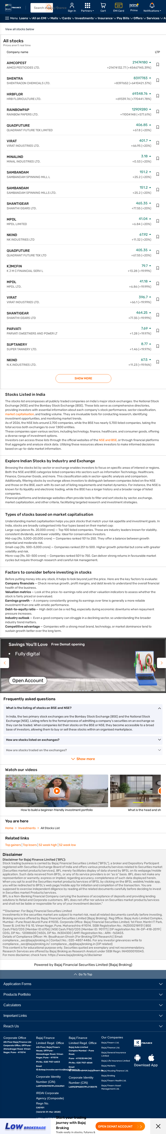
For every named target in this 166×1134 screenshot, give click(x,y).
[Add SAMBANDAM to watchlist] (158, 174)
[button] (83, 665)
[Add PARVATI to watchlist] (158, 330)
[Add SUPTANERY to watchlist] (158, 346)
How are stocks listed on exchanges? (32, 740)
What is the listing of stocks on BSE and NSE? (39, 708)
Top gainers (13, 845)
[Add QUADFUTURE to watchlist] (158, 127)
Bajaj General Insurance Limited (113, 1054)
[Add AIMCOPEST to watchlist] (158, 64)
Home (9, 828)
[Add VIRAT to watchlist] (158, 143)
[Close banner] (158, 1126)
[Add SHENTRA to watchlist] (158, 80)
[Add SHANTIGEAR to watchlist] (158, 205)
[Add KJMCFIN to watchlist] (158, 268)
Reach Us (11, 1026)
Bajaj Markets (108, 1066)
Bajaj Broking (108, 1075)
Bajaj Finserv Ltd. (110, 1042)
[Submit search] (49, 7)
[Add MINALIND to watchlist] (158, 158)
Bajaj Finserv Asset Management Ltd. (111, 1087)
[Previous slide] (4, 663)
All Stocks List (50, 828)
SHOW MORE (83, 378)
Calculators (12, 1005)
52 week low (67, 845)
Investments (27, 828)
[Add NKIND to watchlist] (158, 237)
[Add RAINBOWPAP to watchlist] (158, 111)
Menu (14, 18)
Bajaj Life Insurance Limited (115, 1061)
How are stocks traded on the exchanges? (36, 750)
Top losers (30, 845)
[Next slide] (161, 663)
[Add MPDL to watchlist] (158, 221)
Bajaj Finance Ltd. (110, 1047)
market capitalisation (19, 414)
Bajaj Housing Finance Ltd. (115, 1070)
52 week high (48, 845)
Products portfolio (17, 994)
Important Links (15, 1015)
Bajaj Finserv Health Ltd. (113, 1080)
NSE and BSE (108, 440)
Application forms (17, 984)
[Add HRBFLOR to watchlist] (158, 96)
